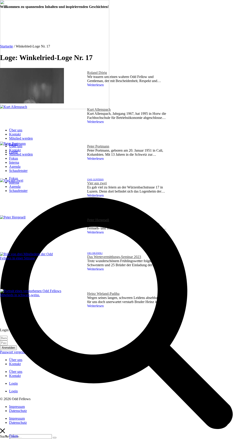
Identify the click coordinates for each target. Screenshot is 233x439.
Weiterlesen (95, 85)
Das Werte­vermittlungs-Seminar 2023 (114, 257)
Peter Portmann (98, 146)
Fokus (13, 436)
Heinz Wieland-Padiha (103, 294)
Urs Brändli (94, 253)
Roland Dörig (97, 73)
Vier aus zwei (97, 183)
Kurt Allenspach (99, 109)
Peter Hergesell (98, 220)
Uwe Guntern (95, 179)
